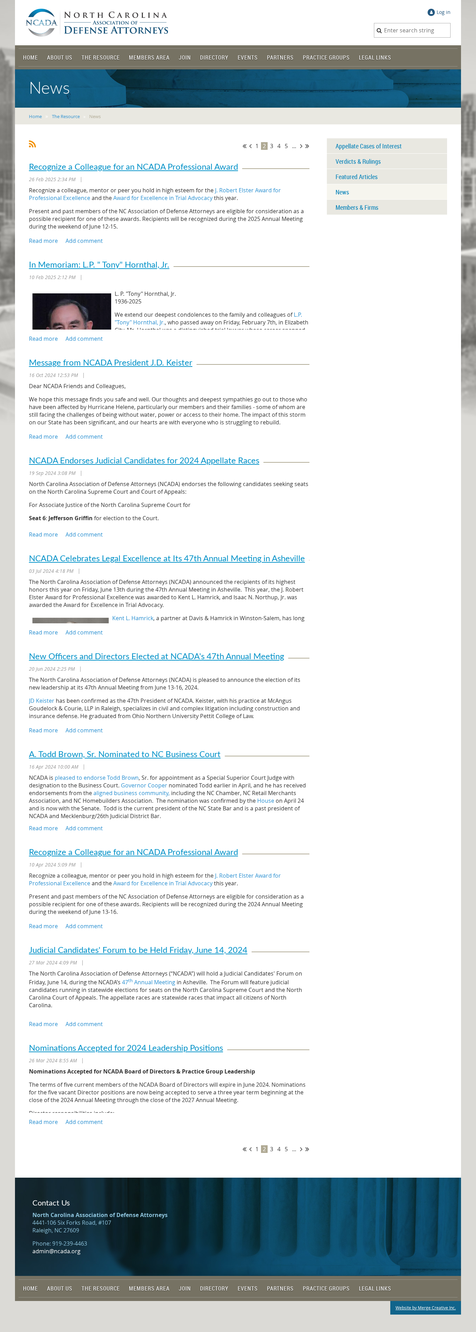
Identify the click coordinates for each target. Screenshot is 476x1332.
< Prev (250, 146)
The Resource (66, 116)
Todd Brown (123, 778)
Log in (444, 12)
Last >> (307, 146)
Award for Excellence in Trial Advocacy (163, 198)
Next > (301, 146)
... (294, 146)
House (265, 800)
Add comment (84, 241)
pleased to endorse (80, 778)
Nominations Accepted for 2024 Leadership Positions (126, 1048)
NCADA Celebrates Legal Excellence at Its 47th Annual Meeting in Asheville (167, 559)
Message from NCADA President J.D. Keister (110, 363)
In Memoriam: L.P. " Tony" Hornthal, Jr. (99, 265)
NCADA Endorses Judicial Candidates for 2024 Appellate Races (144, 461)
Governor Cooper (144, 785)
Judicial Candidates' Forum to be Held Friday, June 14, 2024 (138, 950)
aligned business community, (131, 793)
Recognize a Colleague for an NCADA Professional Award (133, 167)
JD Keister (41, 701)
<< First (244, 146)
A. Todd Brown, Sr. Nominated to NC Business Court (125, 754)
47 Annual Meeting (148, 982)
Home (35, 116)
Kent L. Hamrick (132, 618)
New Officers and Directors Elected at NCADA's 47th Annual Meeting (156, 657)
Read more (43, 241)
